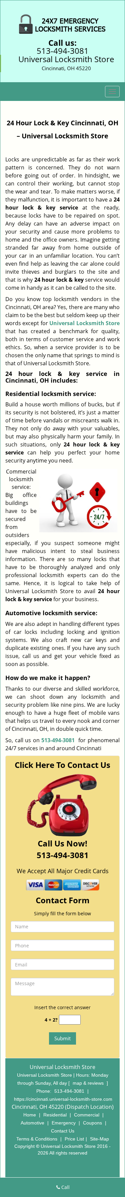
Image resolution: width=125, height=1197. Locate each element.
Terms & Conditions (36, 1139)
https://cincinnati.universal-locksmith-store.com (63, 1099)
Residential (55, 1114)
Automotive (32, 1122)
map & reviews (89, 1083)
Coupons (92, 1122)
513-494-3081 (63, 50)
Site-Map (99, 1139)
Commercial (86, 1114)
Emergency (64, 1122)
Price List (74, 1139)
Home (29, 1114)
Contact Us (62, 1131)
